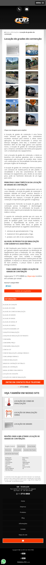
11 (23, 387)
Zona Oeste (31, 446)
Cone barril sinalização (11, 346)
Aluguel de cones (9, 308)
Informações (10, 299)
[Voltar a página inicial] (23, 19)
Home (23, 501)
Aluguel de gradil (9, 318)
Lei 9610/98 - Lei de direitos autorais (14, 481)
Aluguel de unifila (9, 325)
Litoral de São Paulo (11, 454)
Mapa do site (23, 535)
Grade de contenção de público (14, 363)
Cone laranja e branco (11, 356)
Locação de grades (23, 424)
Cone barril (7, 339)
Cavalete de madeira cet (11, 329)
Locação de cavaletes (10, 374)
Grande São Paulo (30, 450)
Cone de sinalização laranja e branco (16, 353)
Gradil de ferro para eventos (13, 370)
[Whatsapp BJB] (4, 561)
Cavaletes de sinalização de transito (15, 336)
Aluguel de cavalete (10, 305)
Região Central (10, 446)
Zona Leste (17, 450)
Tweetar (8, 286)
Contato (23, 529)
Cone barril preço (9, 343)
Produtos (23, 512)
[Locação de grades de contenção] (12, 49)
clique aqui (31, 276)
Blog (23, 518)
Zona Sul (8, 450)
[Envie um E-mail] (26, 9)
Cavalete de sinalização (11, 332)
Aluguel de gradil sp (10, 322)
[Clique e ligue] (19, 9)
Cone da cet (7, 350)
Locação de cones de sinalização (14, 377)
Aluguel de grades (9, 315)
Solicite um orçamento (23, 291)
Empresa (23, 507)
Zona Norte (21, 446)
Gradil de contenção (10, 367)
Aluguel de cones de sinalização (14, 311)
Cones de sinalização (10, 360)
